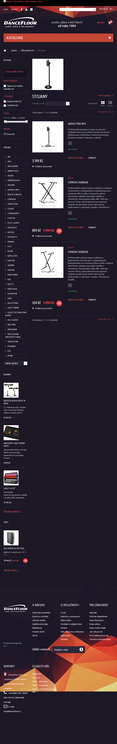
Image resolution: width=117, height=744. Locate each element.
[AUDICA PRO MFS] (48, 137)
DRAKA (10, 242)
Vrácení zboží (38, 632)
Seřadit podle (38, 103)
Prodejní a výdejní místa (71, 624)
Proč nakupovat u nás (99, 635)
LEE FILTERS (12, 303)
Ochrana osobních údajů (100, 639)
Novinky (7, 374)
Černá (10, 134)
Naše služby (66, 620)
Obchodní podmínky (41, 613)
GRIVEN (10, 270)
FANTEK (11, 260)
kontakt (14, 9)
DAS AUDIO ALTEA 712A (14, 548)
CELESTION (12, 204)
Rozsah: (7, 118)
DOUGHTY (12, 237)
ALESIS (10, 175)
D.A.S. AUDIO (13, 223)
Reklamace (37, 628)
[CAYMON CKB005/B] (48, 193)
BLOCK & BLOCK (14, 194)
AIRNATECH (12, 171)
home (6, 9)
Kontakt (64, 639)
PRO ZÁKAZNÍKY (98, 605)
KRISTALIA (12, 289)
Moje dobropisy (96, 620)
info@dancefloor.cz (12, 711)
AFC (9, 161)
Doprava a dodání (40, 616)
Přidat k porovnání (43, 166)
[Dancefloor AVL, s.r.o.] (20, 22)
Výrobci (7, 147)
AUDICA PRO (14, 101)
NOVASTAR (12, 341)
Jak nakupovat (96, 632)
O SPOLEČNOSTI (70, 605)
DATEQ (10, 232)
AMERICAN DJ (13, 180)
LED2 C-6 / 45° (9, 488)
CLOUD (10, 209)
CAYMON (12, 105)
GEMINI (10, 265)
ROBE (10, 356)
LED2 (9, 298)
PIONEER (11, 346)
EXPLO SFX (12, 256)
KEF (9, 279)
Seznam (110, 106)
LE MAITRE (12, 293)
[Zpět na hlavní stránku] (5, 51)
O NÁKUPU (38, 605)
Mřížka (102, 106)
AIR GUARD (12, 166)
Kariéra (64, 628)
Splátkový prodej (40, 624)
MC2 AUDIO (12, 320)
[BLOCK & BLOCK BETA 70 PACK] (11, 390)
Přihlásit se (103, 9)
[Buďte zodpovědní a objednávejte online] (58, 3)
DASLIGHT (12, 227)
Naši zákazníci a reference (72, 632)
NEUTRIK (11, 325)
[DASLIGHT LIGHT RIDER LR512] (11, 432)
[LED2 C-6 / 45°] (11, 477)
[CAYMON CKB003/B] (48, 262)
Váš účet (101, 22)
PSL (9, 351)
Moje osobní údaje (97, 628)
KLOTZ (10, 284)
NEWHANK (12, 329)
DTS (9, 246)
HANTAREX (12, 275)
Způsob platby (38, 620)
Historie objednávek (98, 616)
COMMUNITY (13, 213)
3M (8, 157)
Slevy (6, 522)
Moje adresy (94, 624)
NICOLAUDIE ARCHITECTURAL (13, 335)
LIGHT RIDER (13, 308)
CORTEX (11, 218)
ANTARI (11, 185)
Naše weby (65, 635)
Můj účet (93, 613)
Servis (35, 635)
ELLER (10, 251)
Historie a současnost (70, 616)
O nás (63, 613)
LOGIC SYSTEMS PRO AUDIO (16, 313)
